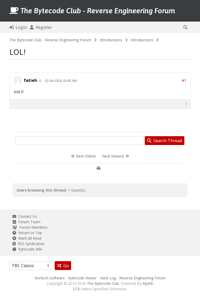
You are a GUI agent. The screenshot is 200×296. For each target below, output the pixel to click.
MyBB (147, 283)
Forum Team (28, 221)
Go (65, 265)
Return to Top (29, 232)
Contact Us (26, 216)
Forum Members (32, 227)
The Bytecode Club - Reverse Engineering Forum (50, 39)
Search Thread (166, 140)
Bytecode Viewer (82, 277)
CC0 (76, 288)
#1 (184, 80)
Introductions (111, 39)
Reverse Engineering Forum (142, 277)
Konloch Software (50, 277)
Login (20, 27)
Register (43, 27)
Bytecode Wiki (29, 249)
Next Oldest (85, 156)
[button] (185, 27)
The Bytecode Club (103, 283)
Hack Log (108, 277)
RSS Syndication (30, 243)
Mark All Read (28, 238)
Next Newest (113, 156)
